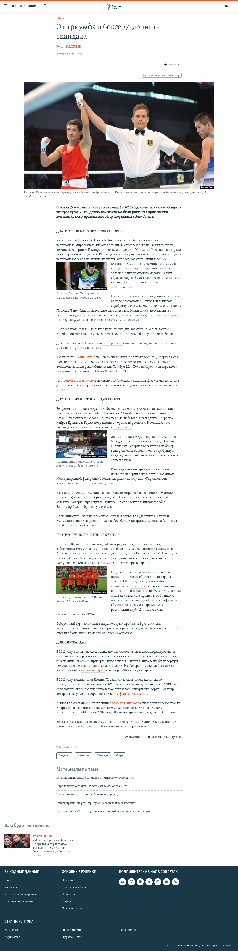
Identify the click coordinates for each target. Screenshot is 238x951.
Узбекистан (128, 930)
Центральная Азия (74, 887)
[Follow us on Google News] (166, 881)
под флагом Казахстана (131, 694)
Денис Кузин (85, 357)
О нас (8, 880)
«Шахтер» (137, 586)
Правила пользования (18, 901)
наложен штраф (93, 670)
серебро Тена (113, 343)
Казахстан (11, 930)
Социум (67, 901)
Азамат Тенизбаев (125, 703)
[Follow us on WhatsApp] (157, 881)
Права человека (72, 908)
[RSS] (175, 881)
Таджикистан (72, 930)
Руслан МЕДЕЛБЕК (68, 46)
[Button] (173, 64)
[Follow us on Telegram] (148, 881)
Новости (67, 880)
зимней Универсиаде (77, 380)
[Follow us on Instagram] (131, 881)
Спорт (61, 18)
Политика (68, 894)
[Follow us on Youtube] (122, 881)
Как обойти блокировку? (20, 894)
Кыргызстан (12, 937)
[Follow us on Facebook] (140, 881)
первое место (122, 427)
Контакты (10, 887)
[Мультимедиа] (226, 6)
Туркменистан (42, 836)
